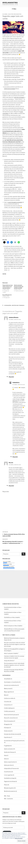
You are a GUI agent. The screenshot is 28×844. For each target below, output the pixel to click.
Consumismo (7, 704)
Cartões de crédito (9, 698)
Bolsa (5, 695)
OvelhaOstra (10, 3)
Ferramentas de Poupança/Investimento (14, 740)
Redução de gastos (9, 788)
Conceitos (6, 701)
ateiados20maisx (14, 317)
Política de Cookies (18, 838)
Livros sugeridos (8, 775)
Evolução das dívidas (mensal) (11, 734)
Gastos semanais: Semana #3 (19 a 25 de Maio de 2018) (18, 286)
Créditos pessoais (8, 711)
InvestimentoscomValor (10, 620)
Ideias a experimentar (9, 762)
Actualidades (7, 678)
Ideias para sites (8, 765)
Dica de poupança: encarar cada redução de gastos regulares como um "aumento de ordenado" (14, 665)
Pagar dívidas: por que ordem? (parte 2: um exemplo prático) (8, 286)
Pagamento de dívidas (9, 781)
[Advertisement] (14, 584)
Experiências (7, 737)
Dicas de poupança (9, 721)
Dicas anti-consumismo (10, 718)
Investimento (7, 771)
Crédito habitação (8, 708)
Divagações (7, 305)
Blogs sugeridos (8, 691)
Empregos (6, 727)
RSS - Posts (7, 796)
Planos (6, 784)
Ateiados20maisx (8, 629)
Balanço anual (7, 688)
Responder (11, 376)
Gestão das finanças (18, 305)
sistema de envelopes (9, 88)
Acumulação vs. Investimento (11, 682)
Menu (14, 8)
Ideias (5, 758)
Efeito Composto (8, 625)
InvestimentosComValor (10, 607)
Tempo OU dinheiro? (9, 660)
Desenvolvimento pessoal (10, 714)
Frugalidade (7, 745)
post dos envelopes (19, 97)
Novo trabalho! (16, 617)
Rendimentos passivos (10, 791)
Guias (5, 755)
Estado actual (7, 731)
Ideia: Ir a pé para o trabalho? (11, 653)
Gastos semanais (8, 749)
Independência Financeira (10, 768)
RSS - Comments (8, 798)
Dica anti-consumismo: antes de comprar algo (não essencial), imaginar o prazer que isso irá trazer (14, 644)
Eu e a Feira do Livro (7, 294)
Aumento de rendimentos (10, 685)
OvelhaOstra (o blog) (9, 778)
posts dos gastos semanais (15, 202)
